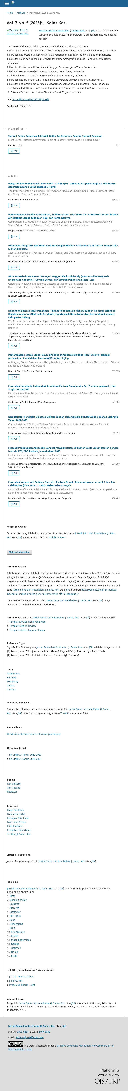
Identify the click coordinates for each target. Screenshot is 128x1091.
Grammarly (13, 673)
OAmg (14, 951)
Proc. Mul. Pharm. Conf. (22, 984)
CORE (14, 955)
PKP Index (15, 915)
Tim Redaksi (14, 787)
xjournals (16, 947)
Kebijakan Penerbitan (19, 830)
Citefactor (15, 911)
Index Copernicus (21, 939)
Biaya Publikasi (15, 810)
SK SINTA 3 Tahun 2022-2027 (25, 754)
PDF (15, 151)
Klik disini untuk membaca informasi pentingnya (34, 734)
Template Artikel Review (22, 625)
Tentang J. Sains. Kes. (19, 834)
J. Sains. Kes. (78, 30)
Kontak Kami (14, 783)
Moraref (14, 907)
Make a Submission (19, 552)
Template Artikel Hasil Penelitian (27, 621)
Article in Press (57, 537)
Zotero (10, 685)
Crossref (14, 903)
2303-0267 (23, 1031)
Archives (21, 12)
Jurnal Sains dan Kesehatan (54, 30)
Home (10, 12)
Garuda (15, 943)
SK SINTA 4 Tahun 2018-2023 (25, 758)
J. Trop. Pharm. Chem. (21, 976)
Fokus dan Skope (16, 822)
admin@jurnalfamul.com (30, 1037)
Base (12, 919)
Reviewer (12, 791)
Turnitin (11, 689)
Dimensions (16, 923)
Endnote (11, 677)
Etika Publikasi (15, 826)
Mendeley (12, 681)
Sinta (13, 895)
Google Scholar (18, 899)
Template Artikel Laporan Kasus (27, 630)
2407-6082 (44, 1031)
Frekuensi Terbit (16, 814)
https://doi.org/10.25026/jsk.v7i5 (30, 99)
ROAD (14, 935)
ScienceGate (18, 931)
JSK (93, 30)
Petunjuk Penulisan (18, 818)
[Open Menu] (6, 3)
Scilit (12, 927)
